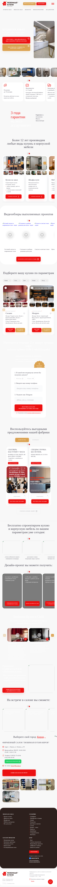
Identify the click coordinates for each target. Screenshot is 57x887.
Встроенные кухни (9, 840)
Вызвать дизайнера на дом (32, 603)
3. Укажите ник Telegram (23, 395)
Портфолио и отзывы (36, 818)
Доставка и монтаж (35, 823)
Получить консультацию (17, 501)
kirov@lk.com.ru (16, 766)
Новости (32, 829)
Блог (31, 840)
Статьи (32, 825)
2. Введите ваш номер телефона (26, 383)
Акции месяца (22, 439)
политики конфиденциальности (34, 412)
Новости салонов (34, 847)
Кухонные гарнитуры (9, 842)
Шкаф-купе (28, 9)
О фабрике (33, 816)
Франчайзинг (41, 3)
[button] (22, 163)
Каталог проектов (9, 837)
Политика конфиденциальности (37, 874)
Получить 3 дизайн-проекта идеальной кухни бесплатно (16, 40)
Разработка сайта (10, 883)
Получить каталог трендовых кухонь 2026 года (28, 407)
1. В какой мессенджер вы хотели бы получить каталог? (28, 374)
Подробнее (17, 496)
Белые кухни (7, 845)
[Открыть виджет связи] (50, 881)
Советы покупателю (35, 842)
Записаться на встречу (19, 772)
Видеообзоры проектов (36, 843)
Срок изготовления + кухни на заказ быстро (34, 861)
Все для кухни (50, 9)
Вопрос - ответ (34, 827)
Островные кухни (8, 843)
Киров (40, 737)
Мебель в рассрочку (38, 9)
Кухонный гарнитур (10, 311)
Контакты (32, 834)
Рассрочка (33, 822)
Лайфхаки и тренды (35, 845)
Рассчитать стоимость (16, 48)
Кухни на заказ (7, 9)
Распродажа (35, 439)
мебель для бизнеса (29, 3)
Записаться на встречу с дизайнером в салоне (12, 603)
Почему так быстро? (31, 98)
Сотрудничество (34, 832)
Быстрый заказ (10, 330)
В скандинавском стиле (10, 847)
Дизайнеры (33, 831)
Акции (32, 820)
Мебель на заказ (18, 9)
